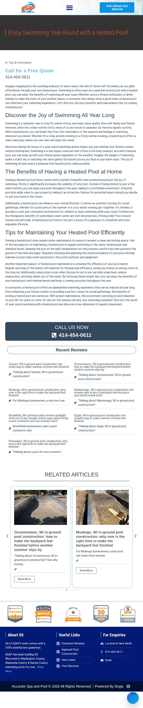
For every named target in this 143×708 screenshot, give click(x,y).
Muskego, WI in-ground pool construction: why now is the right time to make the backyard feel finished (37, 392)
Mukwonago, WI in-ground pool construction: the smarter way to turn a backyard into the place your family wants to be (104, 392)
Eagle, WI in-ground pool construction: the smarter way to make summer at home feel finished (100, 418)
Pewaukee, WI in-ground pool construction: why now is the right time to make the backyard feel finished (38, 444)
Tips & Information (20, 62)
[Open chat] (133, 698)
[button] (69, 7)
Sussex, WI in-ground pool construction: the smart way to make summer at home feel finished (39, 365)
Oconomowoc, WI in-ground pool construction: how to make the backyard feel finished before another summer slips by (102, 367)
